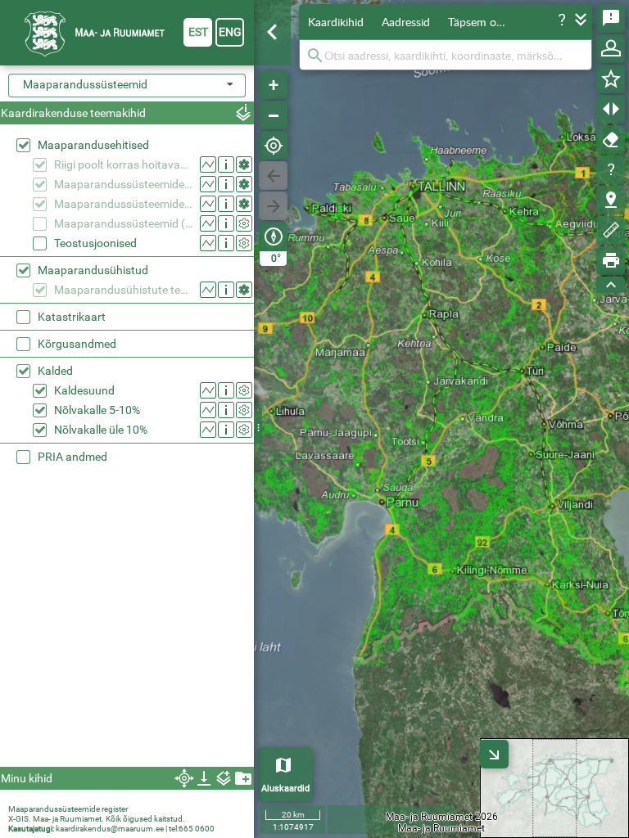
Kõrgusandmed (77, 343)
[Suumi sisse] (273, 84)
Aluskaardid (285, 788)
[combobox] (127, 85)
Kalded (55, 370)
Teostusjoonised (95, 243)
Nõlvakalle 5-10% (97, 410)
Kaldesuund (84, 390)
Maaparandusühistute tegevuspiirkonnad (123, 289)
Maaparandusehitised (93, 144)
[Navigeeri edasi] (273, 205)
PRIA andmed (72, 456)
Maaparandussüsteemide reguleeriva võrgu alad (123, 203)
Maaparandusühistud (93, 270)
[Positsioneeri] (273, 145)
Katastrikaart (72, 316)
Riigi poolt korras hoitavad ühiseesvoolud (123, 164)
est (198, 31)
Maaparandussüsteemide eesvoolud (123, 184)
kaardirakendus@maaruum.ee (110, 828)
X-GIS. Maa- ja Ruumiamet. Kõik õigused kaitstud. (96, 818)
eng (230, 31)
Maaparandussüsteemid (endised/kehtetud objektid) (123, 223)
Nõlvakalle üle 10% (100, 429)
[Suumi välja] (273, 115)
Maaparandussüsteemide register (68, 808)
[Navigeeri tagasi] (273, 175)
